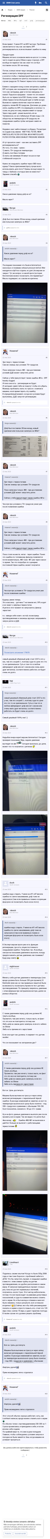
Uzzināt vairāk (20, 1533)
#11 (46, 687)
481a (15, 21)
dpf (20, 21)
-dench (13, 33)
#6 (46, 418)
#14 (46, 917)
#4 (46, 243)
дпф (31, 21)
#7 (46, 471)
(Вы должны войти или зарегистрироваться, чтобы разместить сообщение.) (25, 1449)
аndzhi (13, 183)
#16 (46, 1009)
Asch (12, 883)
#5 (46, 357)
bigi (11, 681)
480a (9, 21)
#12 (46, 733)
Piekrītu (8, 1533)
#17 (46, 1058)
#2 (46, 189)
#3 (46, 215)
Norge (12, 208)
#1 (46, 39)
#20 (46, 1394)
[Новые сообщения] (36, 3)
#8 (46, 522)
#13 (46, 889)
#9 (46, 580)
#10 (46, 642)
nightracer (14, 966)
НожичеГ (14, 351)
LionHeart (14, 1262)
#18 (46, 1269)
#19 (46, 1335)
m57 (25, 21)
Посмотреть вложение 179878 (16, 652)
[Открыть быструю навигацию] (47, 10)
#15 (46, 973)
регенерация (40, 21)
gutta (8, 228)
